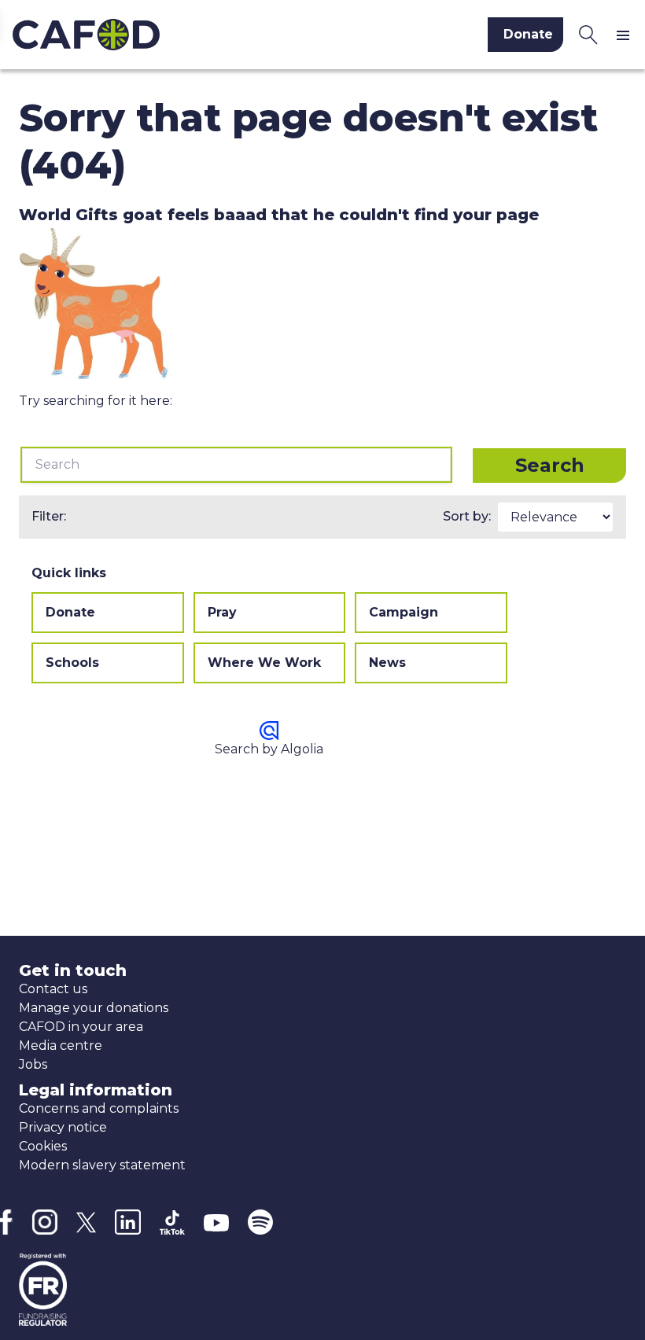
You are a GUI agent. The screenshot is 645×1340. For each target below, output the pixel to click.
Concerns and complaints (99, 1108)
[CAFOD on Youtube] (216, 1222)
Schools (72, 662)
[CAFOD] (156, 34)
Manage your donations (93, 1007)
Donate (70, 612)
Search (549, 465)
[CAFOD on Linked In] (128, 1222)
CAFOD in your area (81, 1026)
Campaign (403, 612)
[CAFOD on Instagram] (44, 1222)
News (387, 662)
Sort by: (467, 516)
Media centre (60, 1045)
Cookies (43, 1146)
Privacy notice (63, 1127)
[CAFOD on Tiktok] (172, 1222)
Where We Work (264, 662)
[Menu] (626, 34)
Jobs (33, 1064)
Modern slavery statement (102, 1165)
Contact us (53, 988)
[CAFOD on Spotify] (260, 1222)
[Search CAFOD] (588, 34)
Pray (222, 612)
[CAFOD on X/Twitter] (86, 1222)
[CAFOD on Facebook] (6, 1222)
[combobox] (236, 464)
